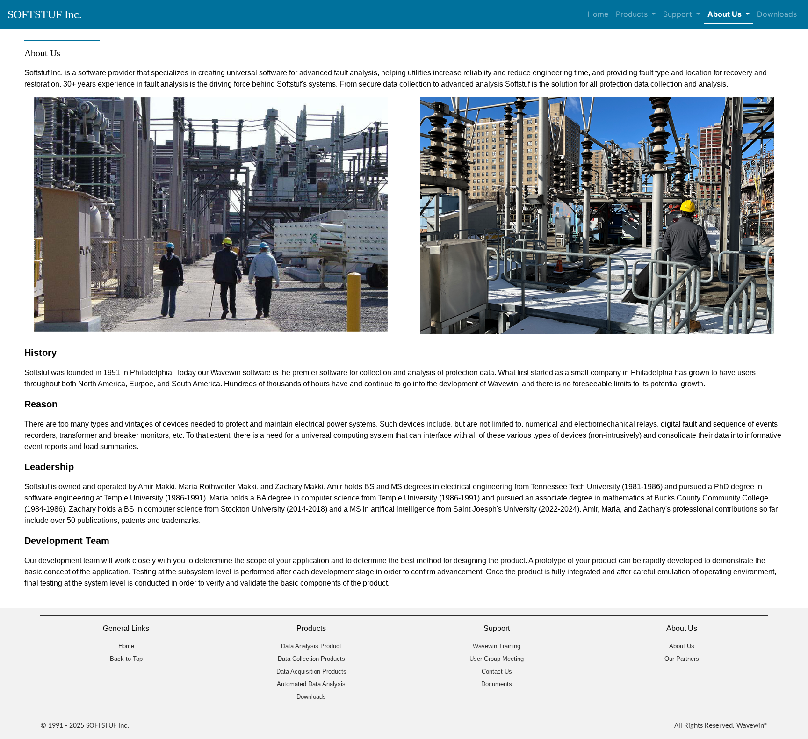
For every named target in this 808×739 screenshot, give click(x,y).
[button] (728, 14)
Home (597, 14)
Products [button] (633, 14)
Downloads (777, 14)
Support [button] (678, 14)
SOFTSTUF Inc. (44, 14)
